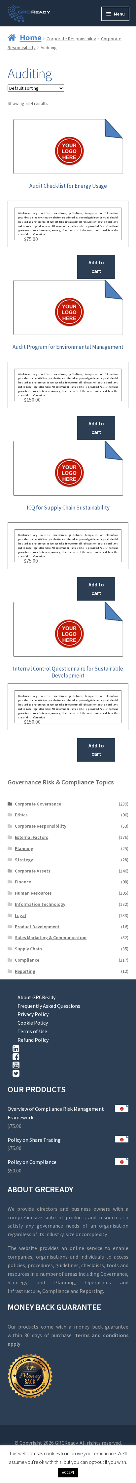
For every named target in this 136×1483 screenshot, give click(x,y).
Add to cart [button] (96, 266)
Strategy (24, 860)
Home (31, 37)
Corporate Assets (33, 871)
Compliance (27, 960)
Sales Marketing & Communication (50, 937)
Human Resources (33, 893)
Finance (23, 882)
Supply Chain (28, 949)
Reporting (25, 971)
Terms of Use (32, 1031)
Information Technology (40, 904)
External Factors (31, 837)
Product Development (37, 927)
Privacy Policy (33, 1014)
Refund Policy (33, 1040)
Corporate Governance (38, 804)
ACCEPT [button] (68, 1472)
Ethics (21, 815)
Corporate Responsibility (71, 39)
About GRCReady (36, 997)
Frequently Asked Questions (48, 1006)
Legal (20, 915)
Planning (24, 848)
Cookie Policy (32, 1022)
